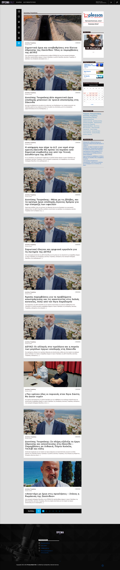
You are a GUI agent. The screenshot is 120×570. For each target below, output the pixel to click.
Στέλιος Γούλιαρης (93, 129)
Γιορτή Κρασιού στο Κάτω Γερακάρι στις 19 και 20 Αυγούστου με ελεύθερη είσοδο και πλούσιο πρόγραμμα (92, 153)
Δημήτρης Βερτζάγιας (88, 125)
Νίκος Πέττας (96, 125)
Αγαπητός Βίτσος (98, 122)
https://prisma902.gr (45, 543)
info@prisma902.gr (45, 548)
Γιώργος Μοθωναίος (87, 132)
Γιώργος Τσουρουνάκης (92, 114)
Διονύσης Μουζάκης (96, 132)
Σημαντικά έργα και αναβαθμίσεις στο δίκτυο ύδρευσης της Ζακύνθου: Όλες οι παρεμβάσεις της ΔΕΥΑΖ (93, 158)
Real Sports (87, 71)
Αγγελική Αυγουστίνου (88, 119)
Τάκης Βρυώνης (86, 129)
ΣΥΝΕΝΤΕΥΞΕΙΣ (30, 2)
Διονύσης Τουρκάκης (90, 115)
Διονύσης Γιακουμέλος (88, 122)
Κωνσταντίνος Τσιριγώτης (89, 124)
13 (93, 95)
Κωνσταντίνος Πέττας (90, 117)
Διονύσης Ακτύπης (97, 120)
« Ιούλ (92, 104)
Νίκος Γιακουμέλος (87, 127)
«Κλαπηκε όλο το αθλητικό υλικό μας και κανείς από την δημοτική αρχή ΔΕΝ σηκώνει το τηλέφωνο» (93, 144)
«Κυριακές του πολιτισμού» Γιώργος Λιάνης (90, 65)
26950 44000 (44, 545)
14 (96, 95)
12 (90, 95)
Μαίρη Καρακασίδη (95, 127)
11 (87, 95)
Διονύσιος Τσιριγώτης (87, 134)
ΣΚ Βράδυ (87, 76)
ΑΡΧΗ (20, 2)
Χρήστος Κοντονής (87, 120)
